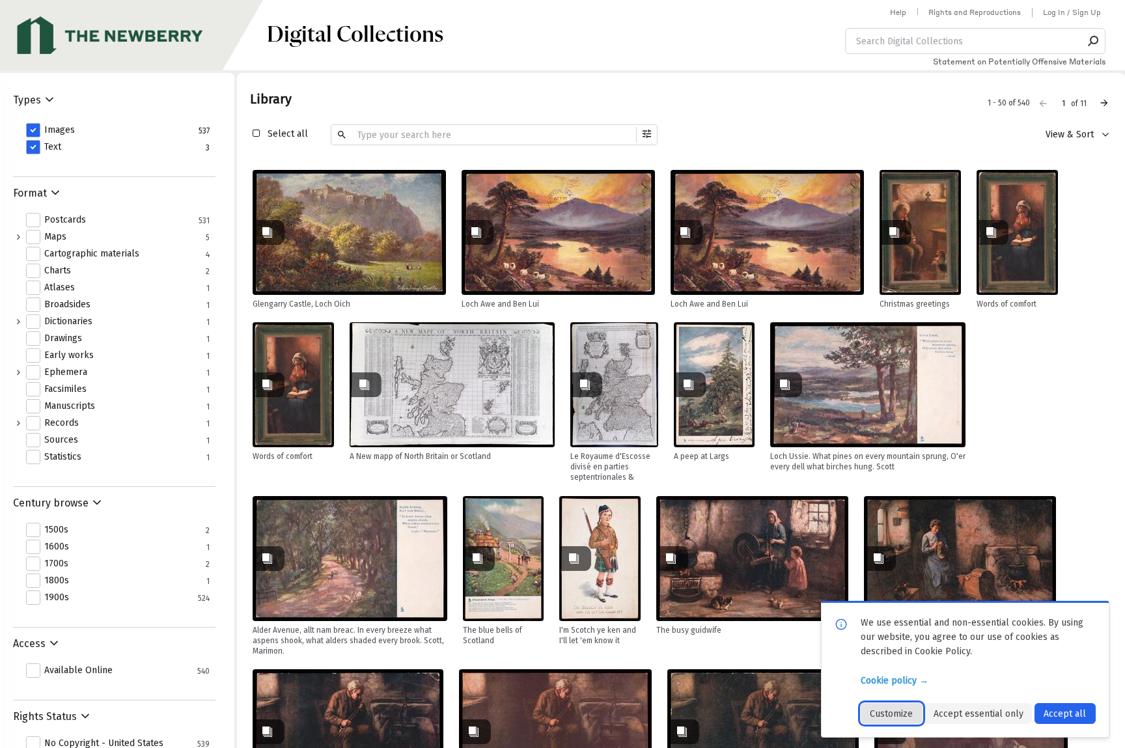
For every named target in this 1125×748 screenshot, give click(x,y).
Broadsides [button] (67, 304)
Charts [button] (57, 271)
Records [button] (61, 423)
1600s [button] (56, 547)
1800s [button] (56, 580)
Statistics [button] (62, 457)
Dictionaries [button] (68, 321)
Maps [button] (55, 237)
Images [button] (59, 130)
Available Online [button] (78, 670)
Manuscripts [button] (69, 406)
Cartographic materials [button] (91, 254)
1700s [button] (56, 564)
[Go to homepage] (133, 35)
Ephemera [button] (65, 372)
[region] (349, 232)
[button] (1094, 41)
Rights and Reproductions (974, 12)
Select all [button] (288, 133)
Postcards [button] (65, 220)
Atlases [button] (59, 288)
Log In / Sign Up (1072, 12)
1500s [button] (56, 530)
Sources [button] (61, 440)
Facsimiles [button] (65, 389)
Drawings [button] (63, 338)
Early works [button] (69, 355)
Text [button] (52, 147)
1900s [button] (56, 597)
